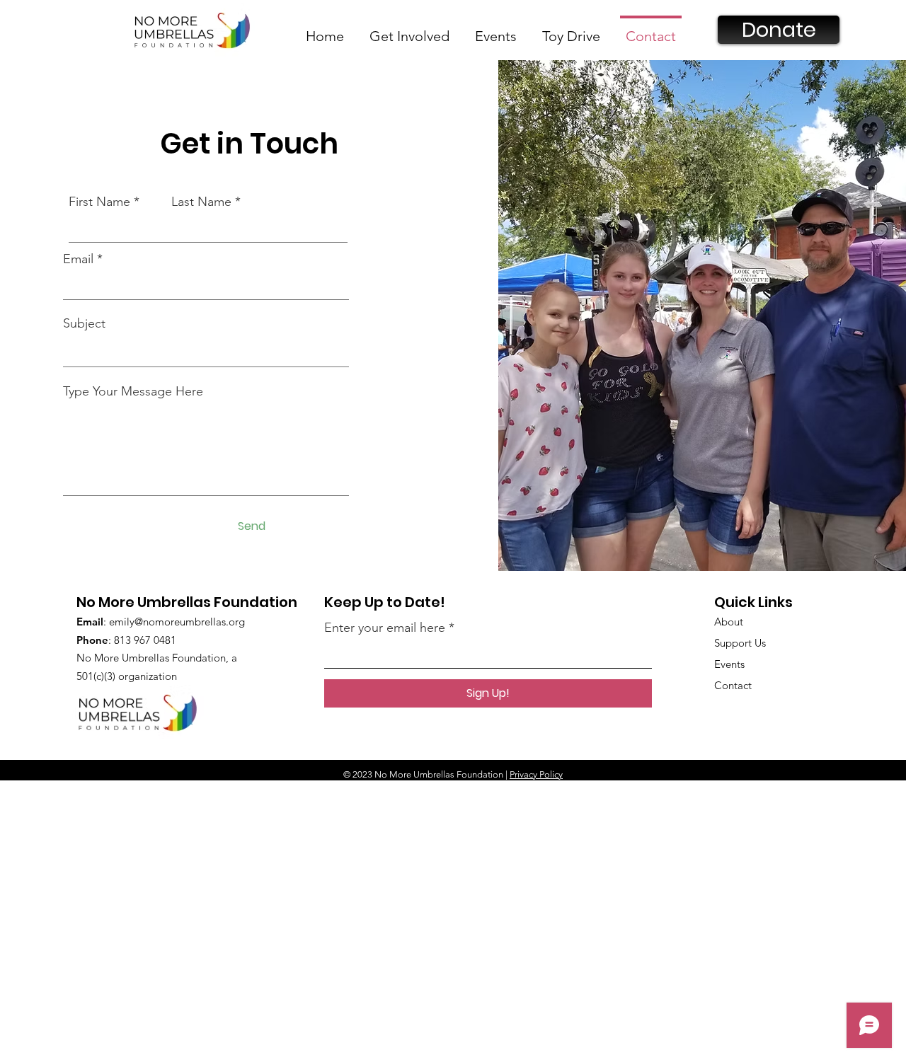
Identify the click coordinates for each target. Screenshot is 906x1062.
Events (729, 664)
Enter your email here (384, 627)
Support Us (740, 643)
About (728, 621)
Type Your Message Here (133, 391)
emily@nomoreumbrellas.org (177, 621)
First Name (99, 201)
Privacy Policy (536, 774)
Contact (733, 685)
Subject (84, 323)
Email (78, 259)
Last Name (201, 201)
